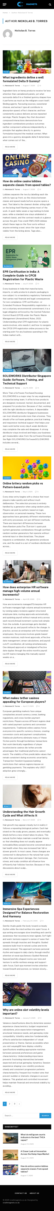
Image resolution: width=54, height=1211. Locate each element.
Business (8, 266)
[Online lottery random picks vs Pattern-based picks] (27, 467)
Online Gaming (10, 176)
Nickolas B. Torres (25, 30)
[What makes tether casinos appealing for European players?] (27, 682)
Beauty (7, 806)
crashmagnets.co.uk (11, 1203)
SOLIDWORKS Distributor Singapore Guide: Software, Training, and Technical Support (27, 379)
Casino (7, 478)
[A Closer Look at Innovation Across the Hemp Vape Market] (10, 1155)
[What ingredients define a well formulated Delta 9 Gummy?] (27, 61)
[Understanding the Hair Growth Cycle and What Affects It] (27, 796)
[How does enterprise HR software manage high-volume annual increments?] (27, 571)
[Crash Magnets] (27, 4)
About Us (34, 1193)
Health (7, 903)
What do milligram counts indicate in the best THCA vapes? (33, 1137)
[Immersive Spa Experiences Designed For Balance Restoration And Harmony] (27, 893)
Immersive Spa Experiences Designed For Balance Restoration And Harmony (26, 912)
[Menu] (4, 4)
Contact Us (21, 1193)
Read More (10, 147)
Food (6, 72)
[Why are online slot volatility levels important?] (27, 994)
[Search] (49, 4)
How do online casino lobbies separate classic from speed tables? (34, 1169)
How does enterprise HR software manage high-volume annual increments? (25, 591)
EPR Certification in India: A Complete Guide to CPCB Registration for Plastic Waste (23, 275)
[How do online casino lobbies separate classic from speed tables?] (27, 165)
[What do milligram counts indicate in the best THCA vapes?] (10, 1138)
